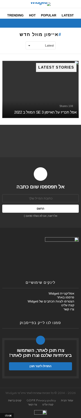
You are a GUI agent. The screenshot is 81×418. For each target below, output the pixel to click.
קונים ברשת (14, 400)
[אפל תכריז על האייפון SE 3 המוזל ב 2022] (40, 89)
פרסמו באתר (65, 297)
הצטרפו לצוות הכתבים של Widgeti (51, 301)
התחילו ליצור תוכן (40, 366)
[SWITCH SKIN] (20, 23)
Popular (48, 15)
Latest (68, 15)
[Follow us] (12, 23)
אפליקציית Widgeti (61, 293)
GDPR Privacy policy (41, 400)
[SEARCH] (5, 23)
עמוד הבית (67, 400)
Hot (32, 15)
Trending (15, 15)
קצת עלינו (67, 305)
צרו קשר (68, 309)
